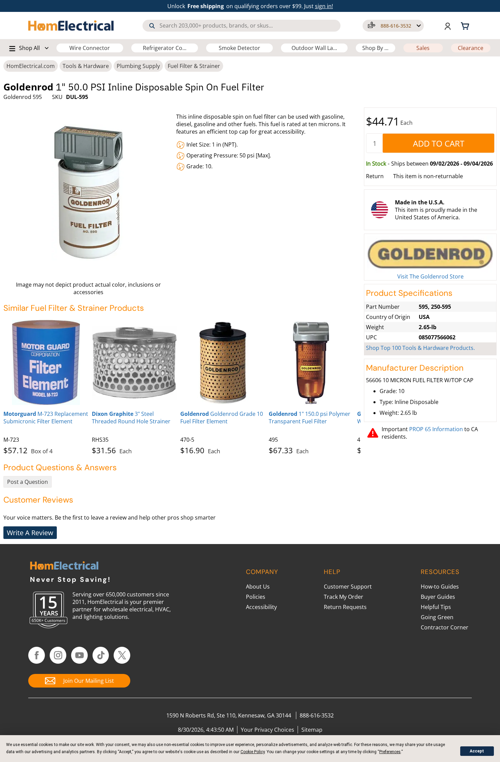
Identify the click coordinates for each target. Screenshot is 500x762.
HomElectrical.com (30, 66)
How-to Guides (440, 586)
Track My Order (343, 596)
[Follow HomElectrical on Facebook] (36, 655)
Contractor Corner (444, 627)
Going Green (437, 617)
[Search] (152, 26)
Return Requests (345, 607)
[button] (393, 25)
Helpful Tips (436, 607)
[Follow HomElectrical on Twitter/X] (122, 655)
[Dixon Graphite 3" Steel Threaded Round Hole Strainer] (134, 362)
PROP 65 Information (436, 429)
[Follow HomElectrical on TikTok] (101, 655)
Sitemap (311, 729)
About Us (258, 586)
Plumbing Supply (138, 66)
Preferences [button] (390, 751)
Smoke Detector (239, 48)
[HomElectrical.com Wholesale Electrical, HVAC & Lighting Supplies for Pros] (71, 25)
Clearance (470, 48)
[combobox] (241, 26)
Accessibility (261, 607)
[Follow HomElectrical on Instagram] (58, 655)
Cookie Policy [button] (252, 751)
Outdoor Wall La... (314, 48)
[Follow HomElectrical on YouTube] (79, 655)
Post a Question (27, 482)
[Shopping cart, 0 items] (466, 25)
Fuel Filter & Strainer (194, 66)
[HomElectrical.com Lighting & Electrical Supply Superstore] (64, 566)
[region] (182, 386)
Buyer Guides (438, 596)
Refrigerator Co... (164, 48)
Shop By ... (375, 48)
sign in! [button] (324, 6)
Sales (423, 48)
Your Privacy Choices (267, 729)
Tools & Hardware (86, 66)
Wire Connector (89, 48)
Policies (255, 596)
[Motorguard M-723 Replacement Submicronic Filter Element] (45, 362)
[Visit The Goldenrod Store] (430, 254)
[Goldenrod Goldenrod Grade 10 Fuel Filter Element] (222, 362)
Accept (477, 751)
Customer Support (348, 586)
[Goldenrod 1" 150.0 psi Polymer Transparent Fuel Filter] (311, 362)
